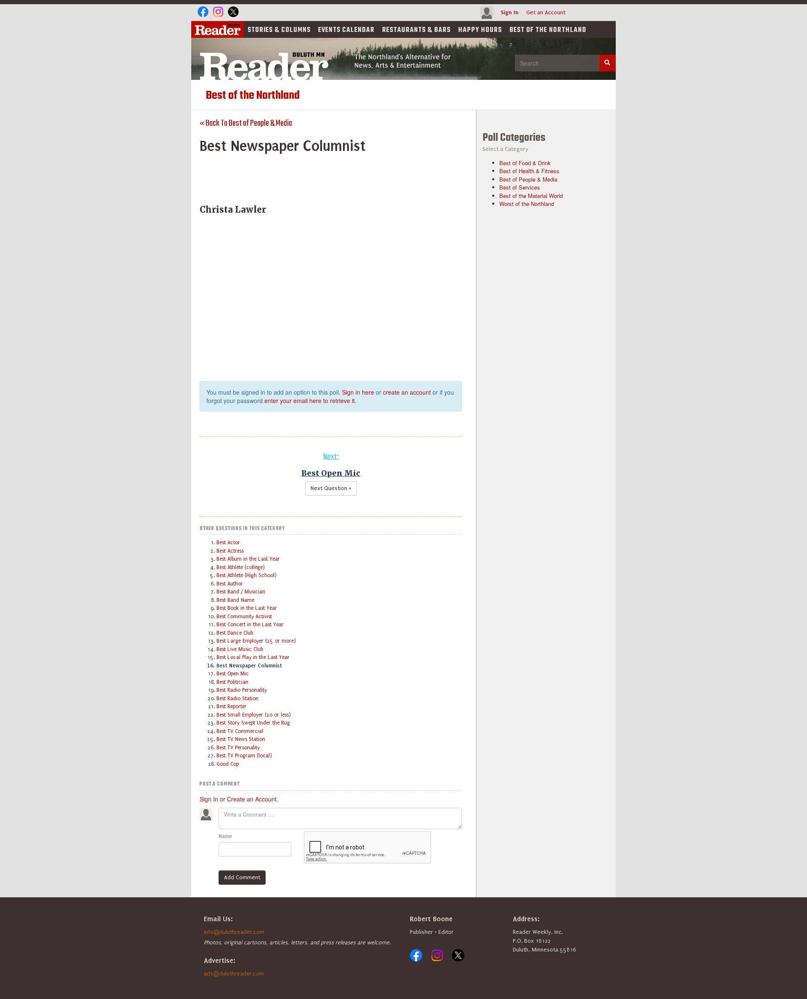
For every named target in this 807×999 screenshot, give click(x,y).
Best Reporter (231, 706)
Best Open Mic (330, 473)
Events (346, 30)
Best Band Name (235, 600)
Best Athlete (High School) (246, 575)
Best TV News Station (240, 739)
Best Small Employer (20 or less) (253, 715)
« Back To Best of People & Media (246, 123)
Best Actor (228, 543)
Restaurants (416, 30)
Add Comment (242, 877)
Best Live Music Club (239, 649)
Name (225, 836)
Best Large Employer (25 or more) (256, 641)
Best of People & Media (528, 179)
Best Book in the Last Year (246, 608)
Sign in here (358, 392)
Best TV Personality (238, 748)
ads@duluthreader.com (234, 973)
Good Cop (227, 764)
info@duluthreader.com (234, 932)
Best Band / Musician (240, 592)
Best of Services (519, 187)
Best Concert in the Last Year (250, 624)
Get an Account (545, 12)
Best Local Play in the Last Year (253, 657)
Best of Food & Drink (525, 163)
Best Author (229, 584)
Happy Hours (480, 30)
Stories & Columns (279, 30)
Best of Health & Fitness (529, 171)
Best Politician (232, 682)
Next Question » (331, 488)
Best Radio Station (237, 698)
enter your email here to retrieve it (309, 400)
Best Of (547, 30)
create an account (407, 392)
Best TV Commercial (239, 731)
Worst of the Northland (526, 204)
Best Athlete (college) (240, 567)
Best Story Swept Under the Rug (253, 723)
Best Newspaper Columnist (249, 666)
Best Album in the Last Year (248, 559)
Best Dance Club (234, 633)
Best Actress (230, 551)
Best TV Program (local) (244, 756)
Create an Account (252, 799)
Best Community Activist (244, 616)
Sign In (510, 12)
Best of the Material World (531, 196)
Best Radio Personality (241, 690)
